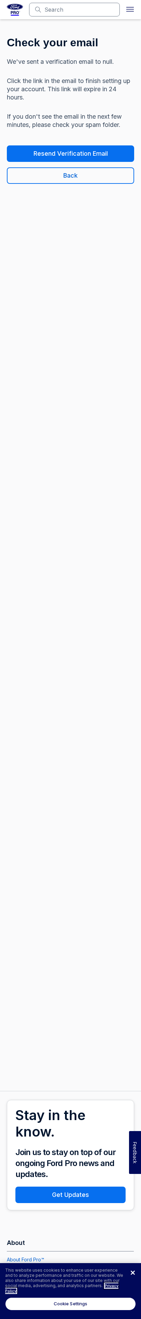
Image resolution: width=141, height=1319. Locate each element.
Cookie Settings (71, 1303)
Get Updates (70, 1194)
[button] (130, 9)
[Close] (132, 1272)
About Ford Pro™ (25, 1259)
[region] (70, 1291)
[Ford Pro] (15, 9)
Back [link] (70, 175)
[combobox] (79, 9)
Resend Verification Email (71, 153)
